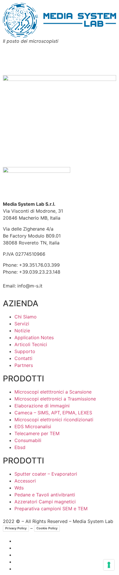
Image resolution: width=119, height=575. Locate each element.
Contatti (23, 358)
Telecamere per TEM (37, 433)
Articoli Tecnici (30, 344)
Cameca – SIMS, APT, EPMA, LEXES (53, 413)
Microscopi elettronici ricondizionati (53, 419)
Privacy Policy (16, 528)
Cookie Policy (46, 528)
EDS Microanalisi (32, 426)
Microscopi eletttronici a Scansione (53, 392)
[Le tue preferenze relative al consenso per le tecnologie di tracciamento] (108, 564)
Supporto (24, 351)
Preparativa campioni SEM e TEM (51, 508)
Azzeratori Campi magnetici (45, 501)
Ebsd (19, 447)
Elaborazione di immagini (42, 406)
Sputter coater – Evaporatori (45, 474)
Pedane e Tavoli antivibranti (44, 495)
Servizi (21, 324)
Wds (19, 488)
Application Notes (34, 337)
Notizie (22, 330)
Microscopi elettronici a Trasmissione (55, 399)
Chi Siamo (25, 317)
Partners (23, 365)
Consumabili (27, 440)
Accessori (25, 481)
